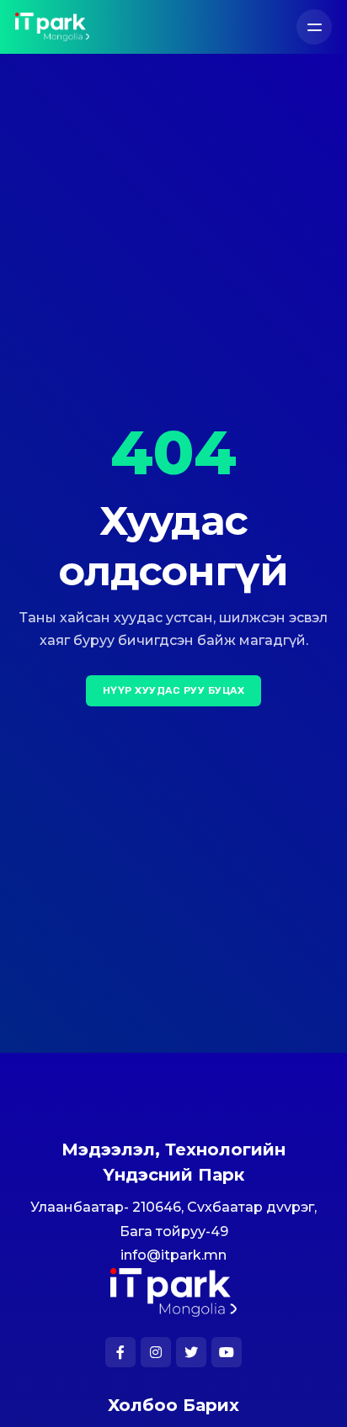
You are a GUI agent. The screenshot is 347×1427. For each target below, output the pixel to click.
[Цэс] (314, 27)
